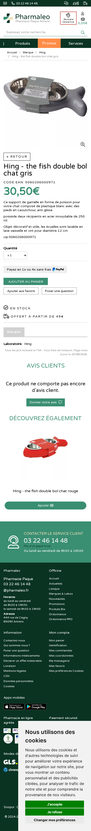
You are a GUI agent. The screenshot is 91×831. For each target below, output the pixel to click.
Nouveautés (57, 598)
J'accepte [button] (54, 804)
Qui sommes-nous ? (17, 645)
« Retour (17, 157)
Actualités (55, 583)
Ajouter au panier (25, 282)
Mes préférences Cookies (66, 670)
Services (76, 43)
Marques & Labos (61, 593)
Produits (22, 43)
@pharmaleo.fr (16, 590)
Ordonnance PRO (61, 619)
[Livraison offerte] (83, 2)
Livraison (10, 666)
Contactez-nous (14, 640)
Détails (14, 332)
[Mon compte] (83, 14)
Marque (28, 52)
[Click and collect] (63, 2)
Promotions (57, 604)
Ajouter (44, 505)
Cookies (9, 686)
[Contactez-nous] (7, 2)
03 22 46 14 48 (46, 540)
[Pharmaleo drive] (73, 2)
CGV (7, 676)
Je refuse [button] (54, 812)
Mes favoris (57, 666)
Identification (58, 645)
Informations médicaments (22, 655)
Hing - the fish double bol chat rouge (45, 491)
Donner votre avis (44, 402)
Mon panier (56, 640)
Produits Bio (57, 609)
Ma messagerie (59, 660)
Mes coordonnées (61, 655)
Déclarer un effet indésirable (23, 660)
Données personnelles (18, 681)
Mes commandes (60, 650)
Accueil (12, 52)
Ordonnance (57, 614)
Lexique (54, 588)
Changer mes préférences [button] (54, 820)
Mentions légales (15, 670)
